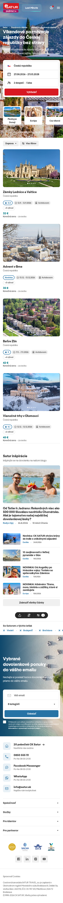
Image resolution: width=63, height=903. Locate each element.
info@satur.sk (22, 787)
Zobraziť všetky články (31, 602)
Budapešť (28, 630)
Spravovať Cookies (11, 876)
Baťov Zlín (10, 341)
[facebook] (18, 859)
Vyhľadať (32, 92)
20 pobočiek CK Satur (27, 744)
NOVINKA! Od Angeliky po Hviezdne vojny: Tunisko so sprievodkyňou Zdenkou (38, 570)
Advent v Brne (13, 266)
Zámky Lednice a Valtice (20, 192)
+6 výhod (9, 431)
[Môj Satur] (51, 8)
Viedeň (9, 630)
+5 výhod (9, 208)
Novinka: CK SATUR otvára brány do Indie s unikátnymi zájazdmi (41, 537)
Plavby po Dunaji (12, 120)
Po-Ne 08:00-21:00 (33, 132)
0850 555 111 (21, 755)
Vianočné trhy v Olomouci (21, 416)
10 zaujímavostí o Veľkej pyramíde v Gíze (36, 554)
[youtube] (44, 859)
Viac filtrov (31, 143)
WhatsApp (20, 776)
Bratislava (47, 630)
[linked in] (27, 859)
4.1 (9, 426)
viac (57, 53)
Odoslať (31, 713)
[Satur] (11, 8)
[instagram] (35, 859)
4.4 (9, 203)
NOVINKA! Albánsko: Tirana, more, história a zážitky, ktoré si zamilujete (40, 587)
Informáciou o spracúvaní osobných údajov (24, 728)
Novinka (9, 277)
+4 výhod (9, 357)
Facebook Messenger (27, 765)
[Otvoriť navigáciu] (58, 8)
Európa (33, 120)
